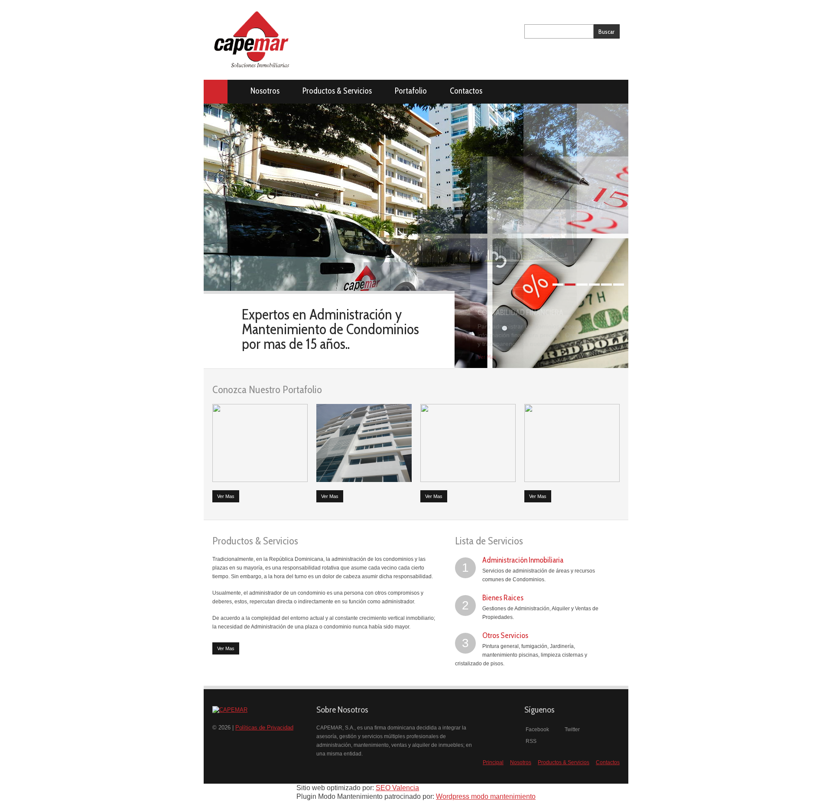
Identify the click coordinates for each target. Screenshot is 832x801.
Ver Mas (487, 357)
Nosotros (265, 91)
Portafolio (411, 91)
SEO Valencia (397, 787)
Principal (216, 92)
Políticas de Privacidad (264, 727)
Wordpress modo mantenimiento (486, 796)
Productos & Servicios (337, 91)
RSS (530, 741)
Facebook (536, 729)
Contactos (466, 91)
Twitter (571, 729)
